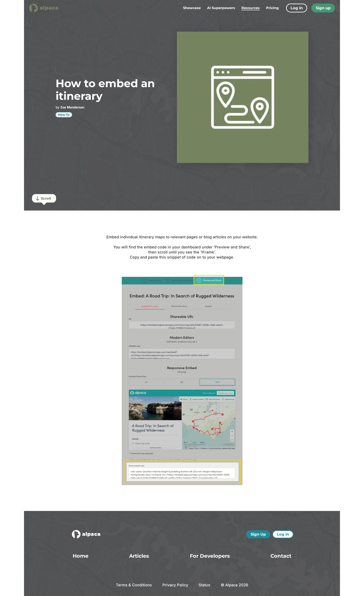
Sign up (323, 8)
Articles (240, 21)
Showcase (192, 8)
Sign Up (258, 534)
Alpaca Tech (244, 32)
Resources (250, 8)
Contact (280, 556)
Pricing (272, 8)
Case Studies (244, 26)
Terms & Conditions (134, 585)
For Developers (210, 556)
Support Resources (250, 37)
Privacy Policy (175, 585)
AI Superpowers (221, 8)
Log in (296, 8)
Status (204, 585)
